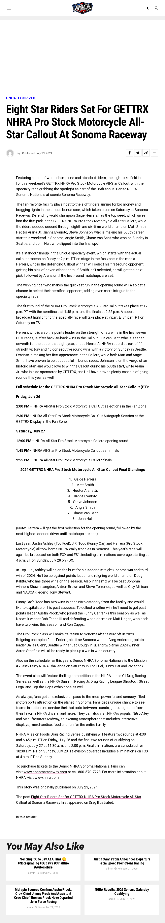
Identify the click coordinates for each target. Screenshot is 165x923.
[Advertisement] (82, 58)
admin (31, 873)
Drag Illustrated (101, 802)
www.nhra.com (47, 777)
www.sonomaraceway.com (45, 772)
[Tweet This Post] (137, 152)
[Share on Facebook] (129, 152)
